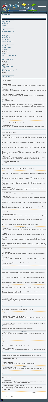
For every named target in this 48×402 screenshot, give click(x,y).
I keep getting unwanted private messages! (7, 59)
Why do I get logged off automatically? (7, 22)
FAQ (32, 11)
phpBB (5, 396)
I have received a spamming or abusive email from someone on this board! (11, 60)
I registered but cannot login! (5, 24)
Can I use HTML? (4, 45)
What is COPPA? (4, 25)
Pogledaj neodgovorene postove (6, 14)
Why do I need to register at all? (6, 21)
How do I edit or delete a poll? (6, 37)
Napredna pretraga (40, 11)
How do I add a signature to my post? (6, 36)
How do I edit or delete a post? (6, 35)
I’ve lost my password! (5, 23)
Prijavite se (8, 11)
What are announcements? (5, 48)
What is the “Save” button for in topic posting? (8, 41)
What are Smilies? (4, 46)
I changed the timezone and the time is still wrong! (8, 30)
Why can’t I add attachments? (5, 39)
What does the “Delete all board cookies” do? (8, 26)
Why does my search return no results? (7, 65)
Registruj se (3, 11)
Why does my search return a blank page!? (7, 66)
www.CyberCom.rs (6, 397)
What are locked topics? (5, 49)
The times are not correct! (5, 29)
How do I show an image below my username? (8, 31)
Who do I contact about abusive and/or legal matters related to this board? (11, 77)
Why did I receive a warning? (5, 40)
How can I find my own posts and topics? (7, 67)
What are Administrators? (5, 52)
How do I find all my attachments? (6, 73)
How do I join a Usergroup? (5, 54)
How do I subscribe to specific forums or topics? (8, 70)
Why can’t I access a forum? (5, 38)
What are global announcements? (6, 47)
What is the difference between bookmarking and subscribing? (10, 69)
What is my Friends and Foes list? (6, 62)
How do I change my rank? (5, 32)
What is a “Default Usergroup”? (6, 56)
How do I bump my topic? (5, 42)
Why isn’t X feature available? (6, 76)
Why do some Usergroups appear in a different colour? (9, 55)
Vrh (2, 87)
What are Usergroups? (5, 53)
